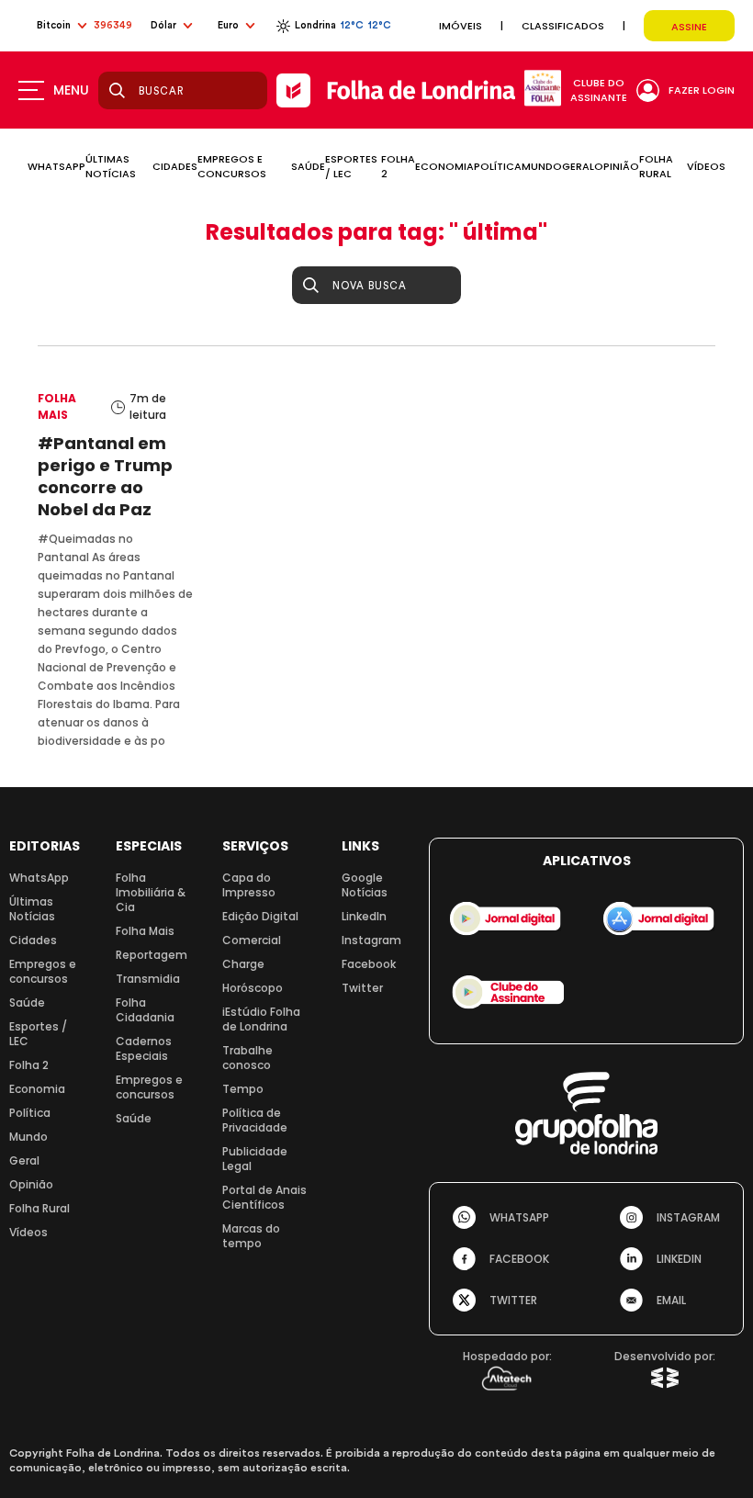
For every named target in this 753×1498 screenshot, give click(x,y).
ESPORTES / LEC (351, 166)
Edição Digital (260, 916)
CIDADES (174, 166)
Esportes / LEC (38, 1034)
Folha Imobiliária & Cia (150, 892)
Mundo (28, 1136)
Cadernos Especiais (144, 1048)
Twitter (362, 988)
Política (30, 1113)
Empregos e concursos (42, 971)
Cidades (33, 940)
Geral (24, 1160)
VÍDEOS (706, 166)
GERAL (578, 166)
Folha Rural (39, 1208)
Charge (243, 964)
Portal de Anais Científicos (264, 1197)
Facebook (369, 964)
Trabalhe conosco (247, 1057)
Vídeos (28, 1232)
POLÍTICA (498, 166)
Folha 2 (29, 1065)
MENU (71, 90)
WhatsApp (39, 877)
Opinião (31, 1184)
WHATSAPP (56, 166)
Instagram (371, 940)
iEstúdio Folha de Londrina (261, 1019)
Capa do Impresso (248, 885)
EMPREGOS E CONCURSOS (231, 166)
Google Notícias (365, 885)
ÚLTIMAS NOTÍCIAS (110, 166)
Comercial (251, 940)
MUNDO (542, 166)
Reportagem (151, 955)
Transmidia (148, 978)
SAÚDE (308, 166)
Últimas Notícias (32, 909)
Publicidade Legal (254, 1158)
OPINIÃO (616, 166)
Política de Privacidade (254, 1120)
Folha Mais (145, 931)
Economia (37, 1089)
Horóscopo (252, 988)
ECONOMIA (444, 166)
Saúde (27, 1002)
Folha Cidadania (145, 1010)
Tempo (243, 1089)
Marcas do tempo (251, 1236)
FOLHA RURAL (656, 166)
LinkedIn (364, 916)
